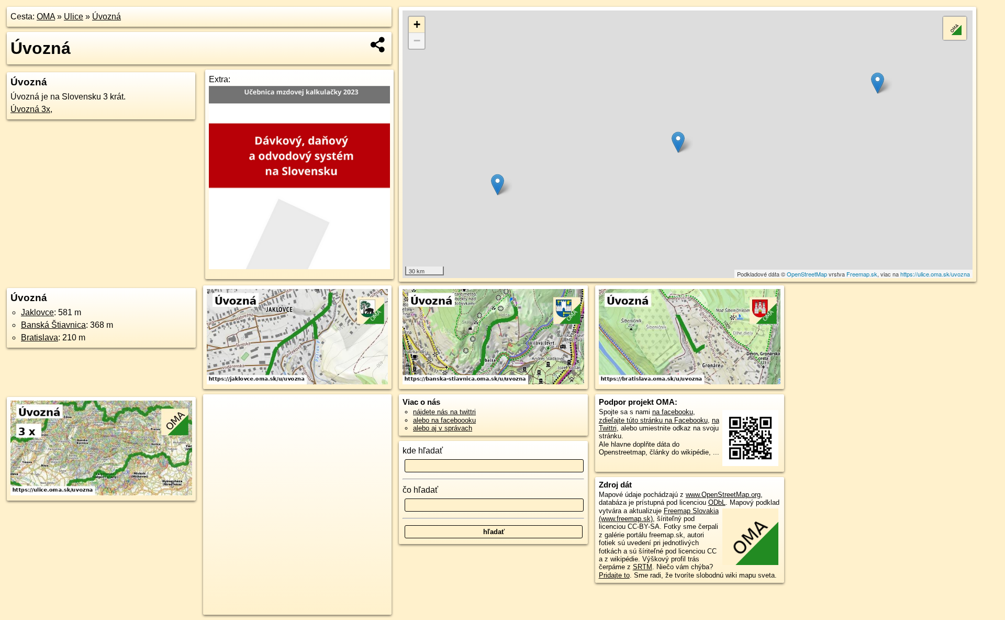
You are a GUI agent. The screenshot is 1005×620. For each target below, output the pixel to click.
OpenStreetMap (807, 274)
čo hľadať (420, 489)
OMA (46, 16)
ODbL (716, 502)
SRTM (642, 567)
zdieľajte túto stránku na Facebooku (653, 420)
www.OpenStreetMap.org (723, 495)
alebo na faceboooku (444, 420)
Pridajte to (614, 575)
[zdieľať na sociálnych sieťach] (378, 44)
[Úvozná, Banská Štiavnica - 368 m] (493, 337)
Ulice (73, 16)
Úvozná (106, 16)
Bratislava (39, 337)
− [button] (417, 40)
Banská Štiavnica (53, 324)
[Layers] (954, 28)
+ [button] (417, 24)
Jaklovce (37, 312)
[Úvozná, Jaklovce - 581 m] (297, 337)
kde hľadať (423, 450)
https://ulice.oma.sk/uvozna (935, 274)
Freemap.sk (861, 274)
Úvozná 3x (30, 109)
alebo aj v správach (442, 428)
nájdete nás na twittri (444, 412)
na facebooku (672, 412)
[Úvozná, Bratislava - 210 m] (689, 337)
